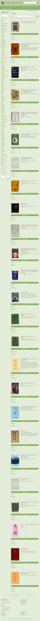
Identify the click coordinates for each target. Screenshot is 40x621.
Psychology (3, 132)
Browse (10, 6)
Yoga (2, 164)
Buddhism (3, 45)
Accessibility (3, 615)
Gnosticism (3, 78)
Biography (3, 43)
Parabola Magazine (4, 121)
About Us (2, 611)
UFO (2, 156)
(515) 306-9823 (6, 609)
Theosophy (3, 151)
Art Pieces (3, 34)
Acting (2, 20)
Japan (2, 95)
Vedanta (2, 157)
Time (2, 153)
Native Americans (4, 116)
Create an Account (24, 613)
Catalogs (14, 6)
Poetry (2, 128)
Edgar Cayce (3, 66)
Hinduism (2, 86)
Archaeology (3, 31)
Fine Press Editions (4, 74)
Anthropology (3, 28)
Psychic (2, 131)
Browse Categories (24, 600)
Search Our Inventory (24, 599)
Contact (10, 8)
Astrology (2, 35)
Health (2, 84)
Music (2, 113)
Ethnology (3, 72)
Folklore (2, 75)
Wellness (2, 159)
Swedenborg (3, 143)
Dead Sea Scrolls (4, 61)
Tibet (2, 152)
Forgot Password (23, 614)
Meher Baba (3, 109)
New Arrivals (23, 6)
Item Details (13, 38)
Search (6, 6)
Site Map (24, 618)
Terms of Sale (3, 613)
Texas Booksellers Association (6, 606)
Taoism (2, 146)
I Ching (2, 92)
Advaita (2, 21)
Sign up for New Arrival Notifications (32, 10)
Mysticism (3, 114)
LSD (1, 102)
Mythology (3, 115)
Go (8, 15)
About (28, 6)
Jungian (2, 97)
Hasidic (2, 83)
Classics (2, 53)
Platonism (3, 127)
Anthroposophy (3, 29)
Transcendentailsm (4, 155)
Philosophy (3, 125)
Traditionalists (3, 154)
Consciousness (3, 55)
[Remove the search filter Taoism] (21, 18)
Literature (3, 100)
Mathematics (3, 106)
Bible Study (3, 40)
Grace (2, 80)
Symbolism (3, 144)
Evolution (2, 73)
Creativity (2, 58)
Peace (2, 123)
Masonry (2, 105)
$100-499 (4, 174)
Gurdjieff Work (3, 81)
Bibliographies (3, 41)
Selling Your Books (34, 6)
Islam (2, 94)
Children (2, 50)
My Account (23, 612)
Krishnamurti (3, 99)
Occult (2, 118)
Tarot (2, 147)
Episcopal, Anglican (4, 71)
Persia (2, 124)
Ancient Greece (3, 26)
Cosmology (3, 56)
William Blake (3, 161)
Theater (2, 149)
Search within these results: (4, 13)
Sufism (2, 142)
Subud (2, 140)
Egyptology (3, 68)
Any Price (4, 171)
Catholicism (3, 47)
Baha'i (2, 37)
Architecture (3, 32)
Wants (19, 6)
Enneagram (3, 70)
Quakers (2, 133)
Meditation (3, 108)
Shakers (2, 135)
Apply (8, 178)
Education (3, 67)
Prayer (2, 129)
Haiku (2, 82)
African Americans (4, 23)
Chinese (2, 51)
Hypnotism (3, 91)
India (2, 93)
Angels (2, 27)
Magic (2, 103)
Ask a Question (13, 39)
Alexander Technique (4, 25)
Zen (1, 165)
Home (2, 6)
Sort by (12, 16)
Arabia (2, 30)
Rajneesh (2, 134)
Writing (2, 163)
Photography (3, 126)
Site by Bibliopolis (29, 618)
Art (1, 33)
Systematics (3, 145)
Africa (2, 22)
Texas (2, 148)
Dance (2, 60)
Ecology (2, 65)
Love (2, 101)
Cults (2, 59)
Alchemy (2, 24)
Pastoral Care (3, 122)
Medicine (2, 107)
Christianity (3, 52)
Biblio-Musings (4, 8)
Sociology (2, 137)
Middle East (3, 110)
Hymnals (2, 90)
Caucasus (2, 48)
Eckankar (2, 64)
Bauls (2, 39)
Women (2, 162)
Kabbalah (2, 98)
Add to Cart (24, 33)
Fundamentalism (4, 76)
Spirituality (3, 139)
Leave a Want (23, 603)
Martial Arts (3, 104)
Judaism (2, 96)
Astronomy (3, 36)
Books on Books (4, 44)
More (35, 22)
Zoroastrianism (3, 166)
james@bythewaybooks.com (6, 610)
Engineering (3, 69)
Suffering (2, 141)
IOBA (2, 605)
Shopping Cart (23, 611)
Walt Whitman (3, 158)
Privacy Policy (3, 614)
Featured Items (23, 602)
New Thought (3, 117)
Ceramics (2, 49)
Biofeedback (3, 42)
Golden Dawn (3, 79)
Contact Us (3, 612)
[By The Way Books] (11, 2)
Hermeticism (3, 85)
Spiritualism (3, 138)
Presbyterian (3, 130)
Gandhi (2, 77)
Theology (2, 150)
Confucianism (3, 54)
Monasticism (3, 112)
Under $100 (5, 172)
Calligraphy (3, 46)
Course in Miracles (4, 57)
